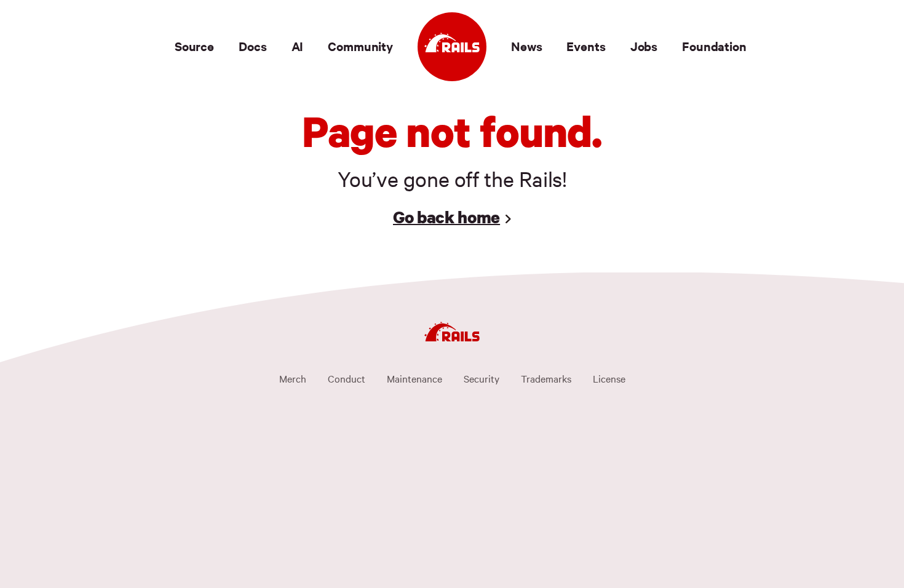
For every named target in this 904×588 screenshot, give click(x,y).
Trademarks (546, 378)
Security (481, 378)
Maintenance (414, 378)
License (609, 378)
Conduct (346, 378)
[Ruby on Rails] (452, 46)
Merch (292, 378)
